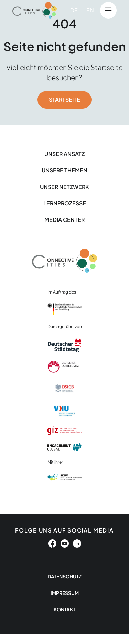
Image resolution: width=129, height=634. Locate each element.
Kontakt (64, 609)
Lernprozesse (64, 203)
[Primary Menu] (108, 10)
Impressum (65, 593)
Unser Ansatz (64, 153)
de (74, 10)
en (90, 10)
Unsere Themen (64, 170)
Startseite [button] (64, 99)
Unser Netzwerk (64, 186)
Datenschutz (64, 576)
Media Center (64, 219)
